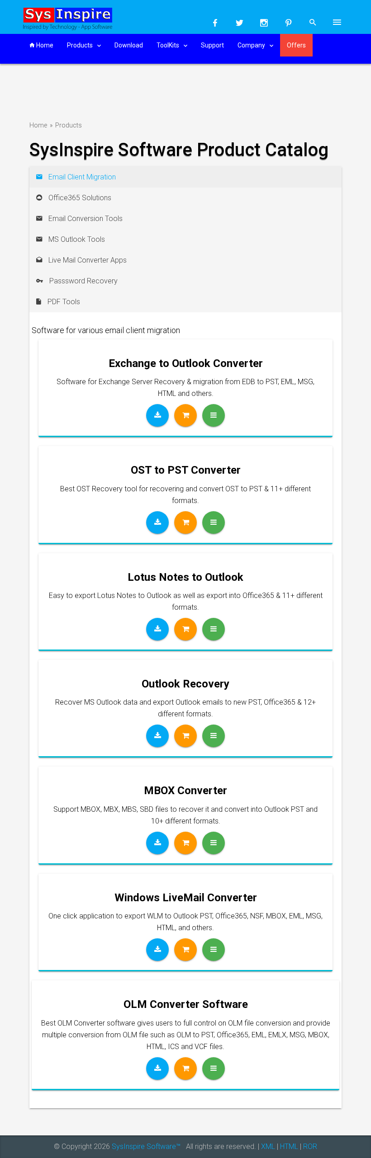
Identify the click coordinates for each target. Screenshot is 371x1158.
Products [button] (80, 45)
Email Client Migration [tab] (81, 177)
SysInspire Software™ (146, 1146)
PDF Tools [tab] (63, 301)
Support (212, 45)
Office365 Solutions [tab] (79, 197)
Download (128, 45)
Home (44, 45)
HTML (289, 1146)
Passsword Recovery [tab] (83, 281)
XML (268, 1146)
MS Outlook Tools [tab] (76, 239)
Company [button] (252, 45)
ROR (310, 1146)
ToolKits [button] (169, 45)
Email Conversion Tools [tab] (85, 218)
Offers (296, 45)
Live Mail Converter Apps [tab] (87, 260)
